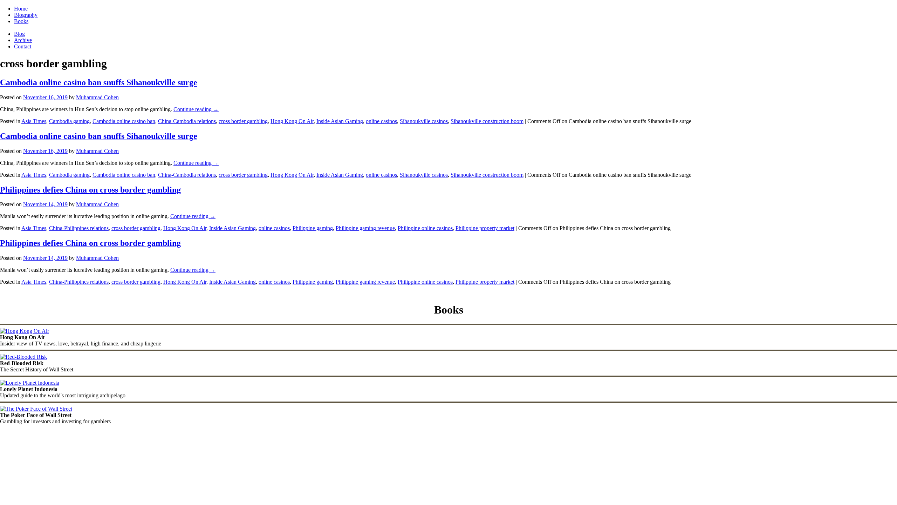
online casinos (381, 121)
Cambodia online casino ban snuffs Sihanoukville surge (98, 82)
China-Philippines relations (79, 228)
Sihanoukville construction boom (487, 121)
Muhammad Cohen (97, 97)
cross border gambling (243, 121)
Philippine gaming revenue (365, 228)
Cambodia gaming (69, 121)
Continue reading (196, 109)
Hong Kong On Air (292, 121)
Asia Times (33, 121)
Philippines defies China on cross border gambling (90, 189)
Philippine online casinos (425, 228)
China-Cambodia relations (187, 121)
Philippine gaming (313, 228)
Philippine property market (485, 228)
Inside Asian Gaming (339, 121)
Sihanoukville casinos (424, 121)
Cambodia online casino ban (124, 121)
